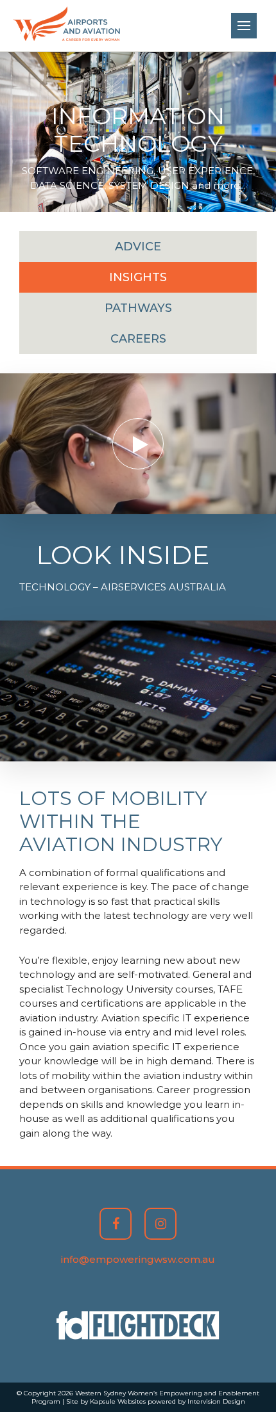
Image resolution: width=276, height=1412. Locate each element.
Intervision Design (216, 1401)
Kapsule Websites (118, 1401)
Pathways (138, 308)
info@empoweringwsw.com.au (138, 1259)
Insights (138, 277)
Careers (138, 339)
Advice (138, 246)
